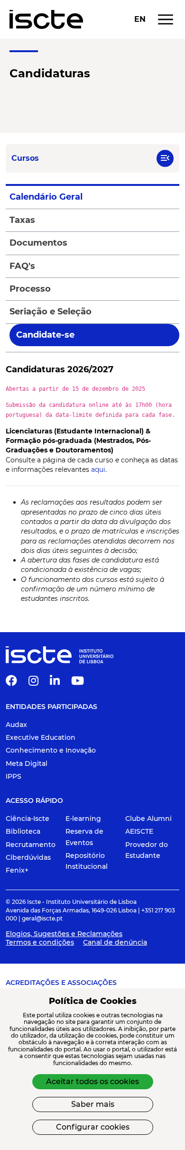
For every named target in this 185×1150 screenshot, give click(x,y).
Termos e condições (40, 942)
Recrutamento (31, 844)
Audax (16, 724)
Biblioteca (23, 831)
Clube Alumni (148, 818)
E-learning (83, 818)
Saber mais (92, 1104)
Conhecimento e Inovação (51, 750)
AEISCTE (139, 831)
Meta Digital (26, 763)
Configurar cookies (93, 1127)
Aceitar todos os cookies (92, 1081)
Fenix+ (17, 870)
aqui (98, 469)
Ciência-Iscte (27, 818)
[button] (165, 158)
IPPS (13, 776)
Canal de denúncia (115, 942)
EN (140, 19)
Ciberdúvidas (28, 857)
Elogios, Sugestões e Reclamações (64, 933)
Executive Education (40, 737)
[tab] (92, 196)
